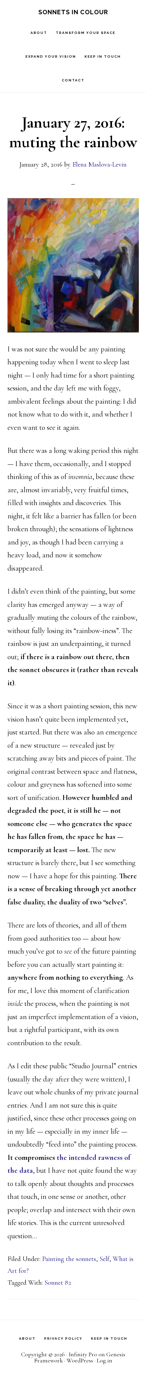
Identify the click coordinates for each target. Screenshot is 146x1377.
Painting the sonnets (69, 1259)
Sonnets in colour (73, 12)
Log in (104, 1360)
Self (104, 1259)
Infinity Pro (83, 1354)
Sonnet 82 (57, 1283)
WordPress (80, 1360)
